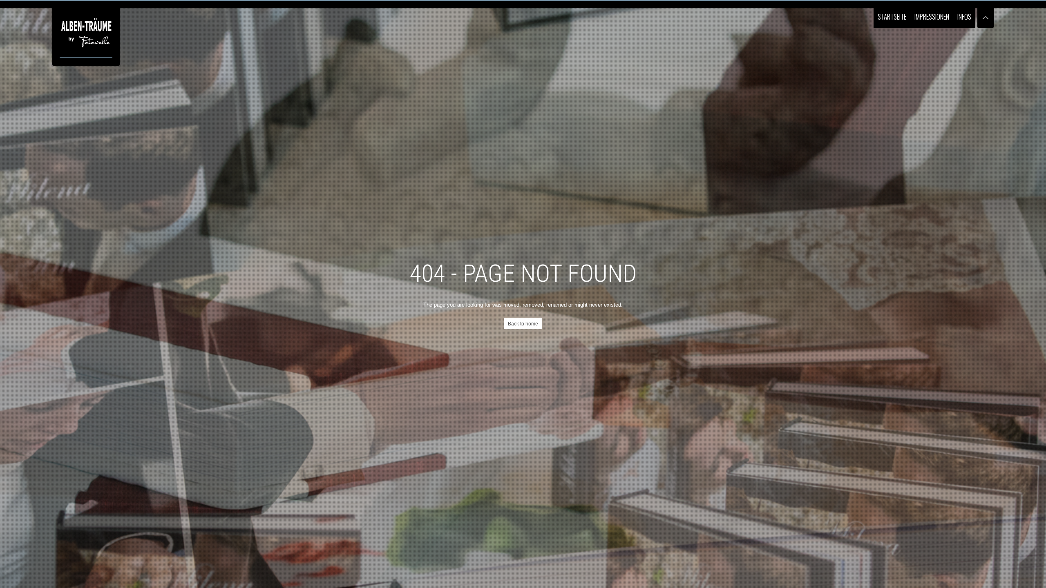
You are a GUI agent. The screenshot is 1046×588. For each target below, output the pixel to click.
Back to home (523, 324)
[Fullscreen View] (985, 14)
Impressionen (931, 16)
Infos (964, 16)
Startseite (892, 16)
